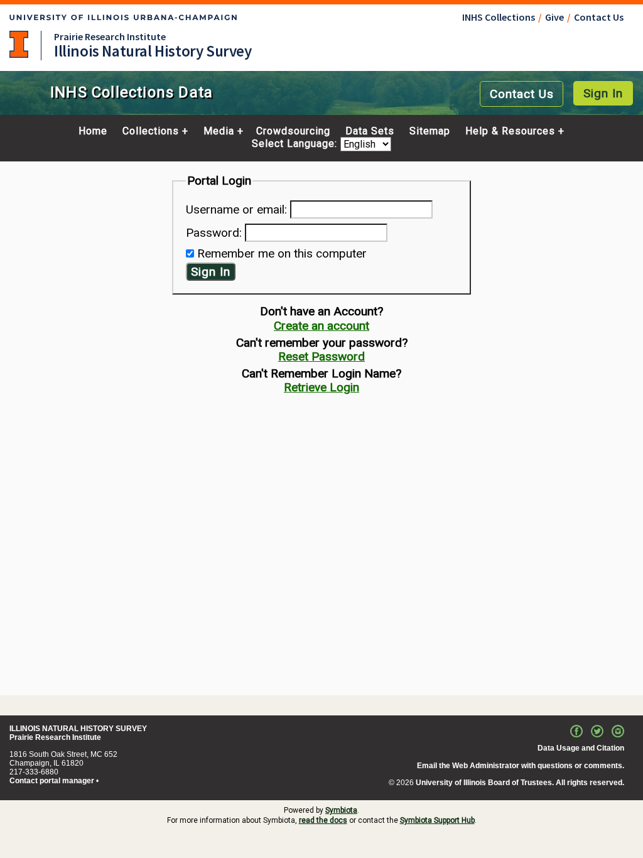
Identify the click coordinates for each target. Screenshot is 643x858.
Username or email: (236, 209)
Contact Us (599, 17)
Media (218, 131)
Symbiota (341, 810)
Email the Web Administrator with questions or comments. (520, 765)
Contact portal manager (51, 780)
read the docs (323, 820)
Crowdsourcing (293, 131)
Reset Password (321, 356)
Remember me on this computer (282, 253)
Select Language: (296, 144)
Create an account (321, 325)
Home (92, 131)
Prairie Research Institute (110, 36)
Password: (214, 232)
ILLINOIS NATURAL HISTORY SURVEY (78, 728)
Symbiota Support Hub (437, 820)
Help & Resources (510, 131)
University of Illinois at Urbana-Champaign (18, 44)
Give (554, 17)
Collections (150, 131)
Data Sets (369, 131)
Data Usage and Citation (581, 748)
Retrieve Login (321, 387)
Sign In (603, 93)
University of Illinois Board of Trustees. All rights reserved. (520, 782)
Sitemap (429, 131)
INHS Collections (498, 17)
